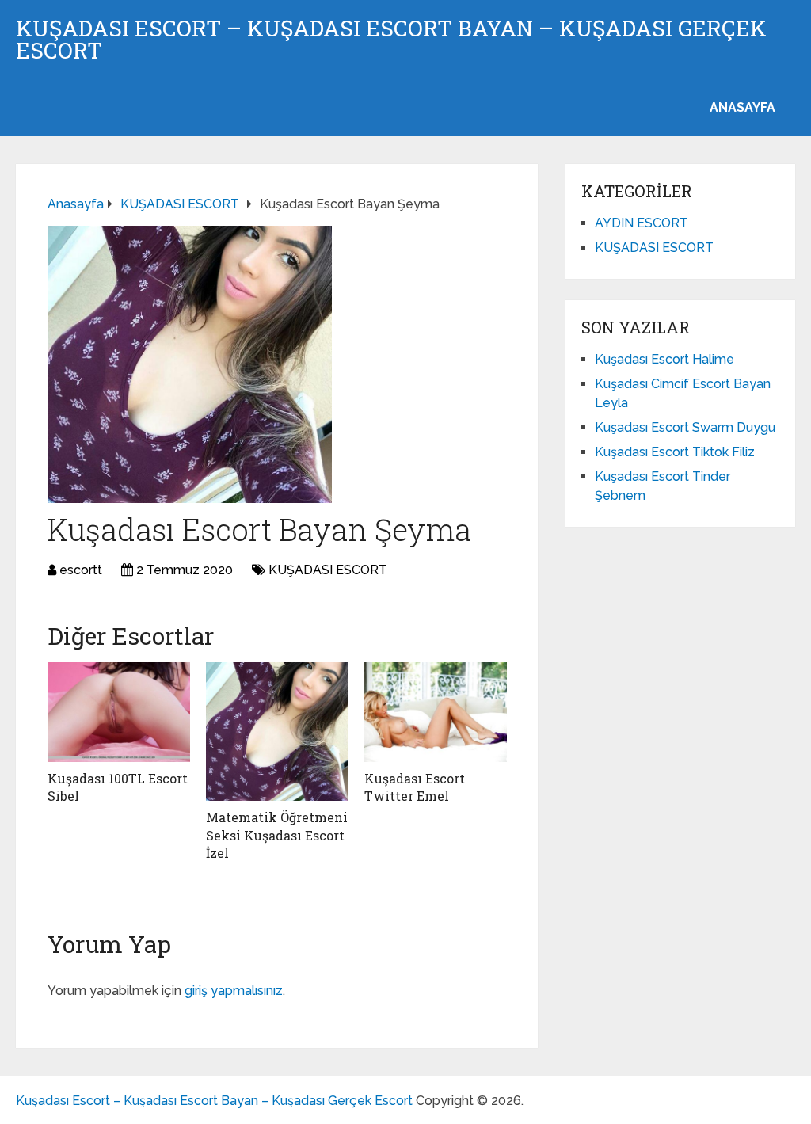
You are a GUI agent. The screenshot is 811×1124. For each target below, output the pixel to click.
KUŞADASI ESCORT (327, 569)
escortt (80, 569)
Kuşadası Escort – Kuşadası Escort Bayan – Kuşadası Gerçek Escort (391, 39)
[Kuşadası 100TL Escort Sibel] (119, 712)
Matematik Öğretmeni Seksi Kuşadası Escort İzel (277, 835)
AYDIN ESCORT (641, 223)
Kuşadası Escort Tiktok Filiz (675, 451)
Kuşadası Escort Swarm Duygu (685, 427)
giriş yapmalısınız (234, 990)
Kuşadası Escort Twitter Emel (414, 787)
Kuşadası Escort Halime (664, 359)
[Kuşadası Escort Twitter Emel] (435, 712)
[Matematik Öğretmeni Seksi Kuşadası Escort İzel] (277, 731)
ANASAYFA (742, 107)
